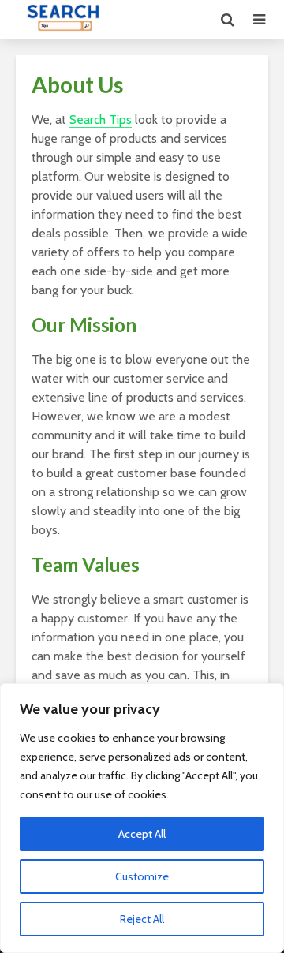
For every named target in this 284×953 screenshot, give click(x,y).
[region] (142, 818)
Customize (142, 876)
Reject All (142, 919)
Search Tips (100, 119)
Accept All (142, 834)
